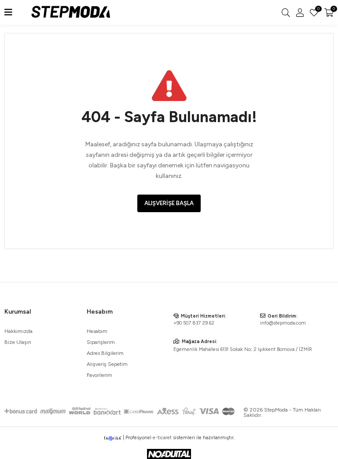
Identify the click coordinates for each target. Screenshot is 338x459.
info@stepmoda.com (283, 323)
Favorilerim (317, 9)
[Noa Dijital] (169, 454)
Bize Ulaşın (17, 342)
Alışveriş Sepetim (107, 364)
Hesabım (97, 331)
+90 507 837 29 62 (193, 323)
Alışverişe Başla (169, 203)
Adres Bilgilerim (105, 353)
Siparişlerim (101, 342)
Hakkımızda (18, 331)
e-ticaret (162, 438)
